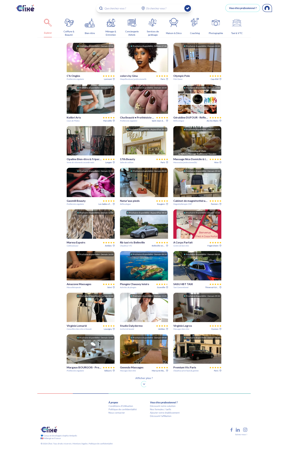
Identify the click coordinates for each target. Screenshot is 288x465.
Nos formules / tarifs (160, 409)
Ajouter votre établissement (165, 412)
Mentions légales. (80, 443)
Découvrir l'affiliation (160, 416)
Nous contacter (116, 412)
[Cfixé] (25, 8)
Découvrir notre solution (163, 406)
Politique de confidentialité (122, 409)
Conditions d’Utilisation (120, 406)
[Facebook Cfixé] (231, 430)
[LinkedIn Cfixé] (238, 430)
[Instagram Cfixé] (245, 430)
